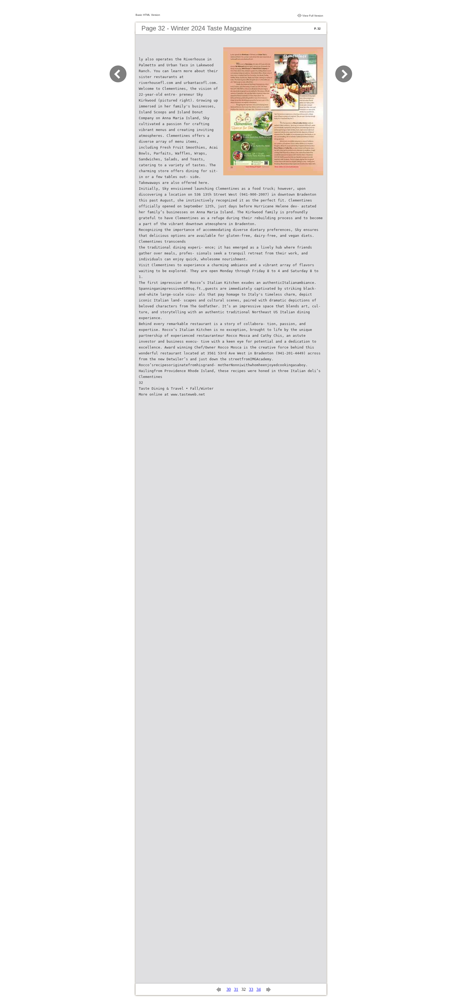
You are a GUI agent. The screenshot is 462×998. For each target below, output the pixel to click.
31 (236, 989)
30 (228, 989)
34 (258, 989)
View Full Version (312, 15)
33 (251, 989)
